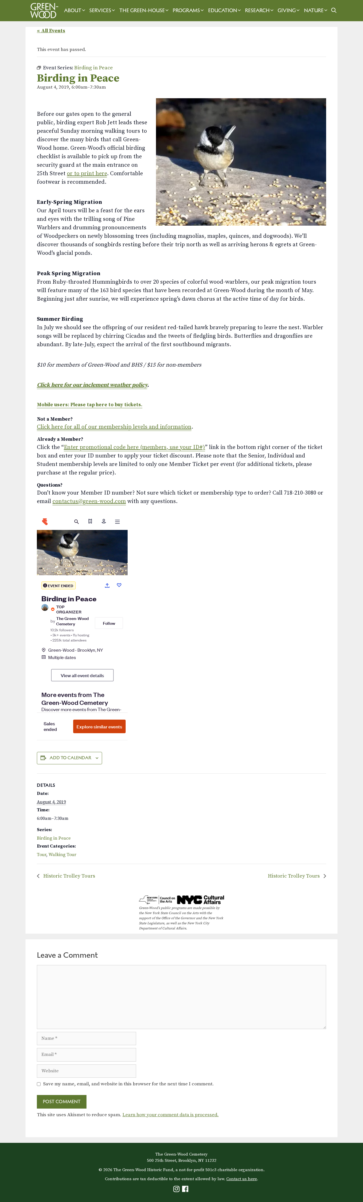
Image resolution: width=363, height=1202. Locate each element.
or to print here (87, 173)
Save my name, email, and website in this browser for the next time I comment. (128, 1084)
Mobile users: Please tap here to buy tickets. (89, 405)
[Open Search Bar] (334, 10)
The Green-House (142, 10)
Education (222, 10)
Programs (186, 10)
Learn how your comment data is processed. (171, 1115)
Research (257, 10)
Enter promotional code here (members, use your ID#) (134, 447)
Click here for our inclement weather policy (92, 385)
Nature (314, 10)
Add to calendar (70, 757)
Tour (41, 854)
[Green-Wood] (42, 10)
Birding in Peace (54, 838)
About (72, 10)
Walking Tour (62, 854)
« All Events (51, 30)
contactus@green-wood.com (89, 501)
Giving (287, 10)
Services (100, 10)
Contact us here (241, 1179)
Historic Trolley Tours (68, 876)
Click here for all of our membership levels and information (114, 427)
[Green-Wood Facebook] (186, 1190)
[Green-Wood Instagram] (177, 1190)
